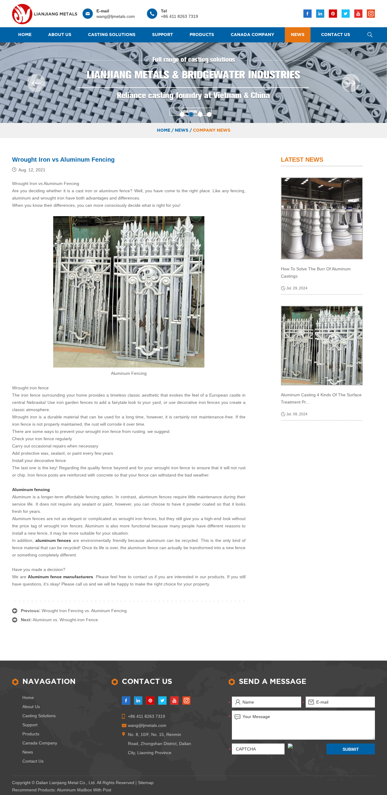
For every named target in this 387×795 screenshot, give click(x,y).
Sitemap (146, 782)
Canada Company (252, 35)
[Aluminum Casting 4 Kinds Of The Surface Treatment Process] (322, 345)
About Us (59, 35)
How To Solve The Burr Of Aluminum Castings (316, 272)
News (297, 35)
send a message (272, 681)
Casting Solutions (111, 35)
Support (162, 35)
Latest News (302, 159)
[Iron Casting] (193, 82)
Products (202, 35)
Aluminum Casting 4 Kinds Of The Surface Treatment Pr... (321, 398)
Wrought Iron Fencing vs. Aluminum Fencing (84, 610)
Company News (211, 130)
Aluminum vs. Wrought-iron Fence (65, 619)
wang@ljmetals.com (115, 16)
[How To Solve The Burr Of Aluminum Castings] (322, 218)
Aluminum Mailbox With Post (84, 789)
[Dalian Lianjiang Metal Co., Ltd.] (44, 12)
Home (24, 35)
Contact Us (335, 35)
